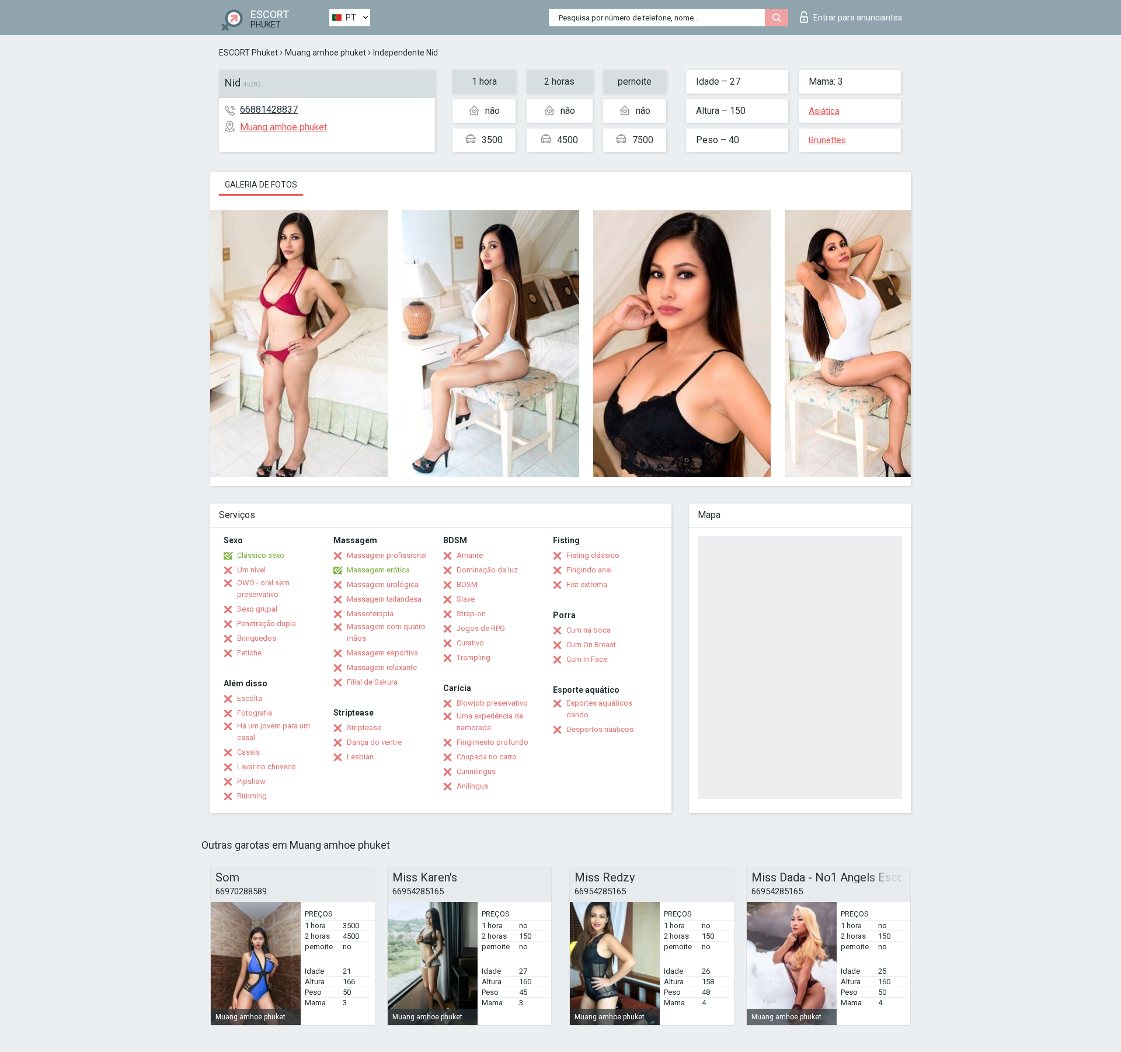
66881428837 (269, 109)
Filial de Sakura (372, 682)
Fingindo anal (589, 569)
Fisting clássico (592, 555)
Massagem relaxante (382, 667)
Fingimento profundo (492, 742)
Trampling (473, 657)
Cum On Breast (591, 644)
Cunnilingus (476, 771)
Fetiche (249, 652)
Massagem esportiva (382, 652)
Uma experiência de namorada (490, 721)
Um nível (251, 569)
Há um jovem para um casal (273, 731)
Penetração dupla (266, 623)
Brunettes (827, 140)
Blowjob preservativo (492, 703)
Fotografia (254, 713)
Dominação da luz (487, 569)
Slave (466, 599)
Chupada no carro (487, 756)
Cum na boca (588, 630)
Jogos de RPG (481, 628)
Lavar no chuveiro (266, 766)
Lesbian (360, 756)
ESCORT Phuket (248, 52)
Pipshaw (251, 781)
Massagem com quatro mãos (386, 632)
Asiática (824, 111)
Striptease (364, 727)
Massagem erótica (378, 569)
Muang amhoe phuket (325, 52)
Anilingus (472, 786)
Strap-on (471, 613)
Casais (248, 752)
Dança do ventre (374, 742)
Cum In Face (586, 659)
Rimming (252, 795)
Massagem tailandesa (384, 599)
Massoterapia (370, 613)
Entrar (857, 17)
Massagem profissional (387, 555)
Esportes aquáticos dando (599, 709)
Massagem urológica (383, 584)
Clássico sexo (260, 555)
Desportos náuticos (599, 729)
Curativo (470, 642)
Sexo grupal (257, 609)
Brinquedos (256, 638)
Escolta (249, 698)
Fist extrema (586, 584)
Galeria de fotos (261, 184)
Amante (470, 555)
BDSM (467, 584)
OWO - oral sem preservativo (263, 588)
